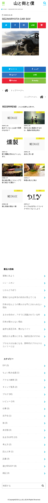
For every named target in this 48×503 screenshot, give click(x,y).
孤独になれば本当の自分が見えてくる (19, 297)
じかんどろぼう (9, 290)
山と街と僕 (24, 3)
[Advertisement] (22, 242)
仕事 (6, 408)
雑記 (6, 473)
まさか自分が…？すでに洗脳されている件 (21, 314)
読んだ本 (8, 451)
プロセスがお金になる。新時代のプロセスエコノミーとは (22, 344)
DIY (6, 365)
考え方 (7, 444)
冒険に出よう (8, 276)
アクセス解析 (10, 380)
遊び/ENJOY (9, 466)
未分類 (7, 430)
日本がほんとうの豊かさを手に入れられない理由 (22, 305)
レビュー (8, 401)
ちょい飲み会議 (11, 372)
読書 (6, 459)
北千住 (7, 416)
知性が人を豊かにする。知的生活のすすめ (21, 336)
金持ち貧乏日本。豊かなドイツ (16, 329)
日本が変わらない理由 (12, 322)
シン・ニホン (8, 283)
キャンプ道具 (10, 387)
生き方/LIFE (10, 437)
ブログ (7, 394)
